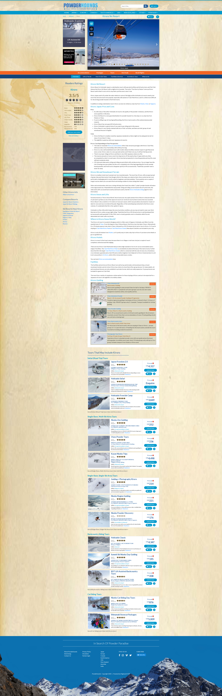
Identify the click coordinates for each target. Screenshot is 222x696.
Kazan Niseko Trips (119, 454)
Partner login (86, 656)
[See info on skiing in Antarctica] (74, 58)
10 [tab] (122, 64)
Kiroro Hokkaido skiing (137, 189)
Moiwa (65, 221)
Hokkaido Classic (118, 537)
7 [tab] (114, 64)
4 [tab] (106, 64)
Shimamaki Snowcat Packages (123, 614)
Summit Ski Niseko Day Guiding (124, 554)
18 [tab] (143, 64)
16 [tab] (138, 64)
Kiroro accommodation (114, 145)
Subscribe (142, 655)
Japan (73, 13)
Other (141, 13)
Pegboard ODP (125, 674)
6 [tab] (112, 64)
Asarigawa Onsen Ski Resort (71, 211)
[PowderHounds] (86, 6)
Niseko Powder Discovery (122, 513)
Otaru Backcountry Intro (114, 321)
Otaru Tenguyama (68, 213)
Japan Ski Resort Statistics (70, 202)
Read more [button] (128, 374)
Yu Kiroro (105, 255)
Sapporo (153, 104)
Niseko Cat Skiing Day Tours (123, 598)
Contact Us (67, 656)
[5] (75, 108)
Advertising (67, 654)
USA (118, 13)
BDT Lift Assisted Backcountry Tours (124, 572)
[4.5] (117, 576)
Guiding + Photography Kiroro (124, 479)
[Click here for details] (74, 157)
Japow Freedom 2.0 (119, 362)
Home (66, 13)
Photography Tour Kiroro (114, 334)
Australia (103, 664)
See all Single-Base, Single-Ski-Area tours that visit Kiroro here (108, 529)
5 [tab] (109, 64)
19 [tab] (145, 64)
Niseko (65, 219)
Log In (154, 6)
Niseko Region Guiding (120, 496)
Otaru (147, 104)
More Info (152, 309)
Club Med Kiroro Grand (119, 228)
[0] (117, 516)
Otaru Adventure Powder (114, 296)
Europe (83, 13)
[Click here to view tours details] (74, 34)
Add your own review (74, 132)
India (102, 666)
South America (107, 13)
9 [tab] (119, 64)
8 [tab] (117, 64)
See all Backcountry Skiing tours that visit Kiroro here (105, 589)
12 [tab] (127, 64)
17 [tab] (140, 64)
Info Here (152, 284)
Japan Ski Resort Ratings (70, 204)
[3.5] (67, 100)
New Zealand (129, 13)
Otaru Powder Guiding (114, 308)
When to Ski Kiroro (68, 194)
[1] (75, 124)
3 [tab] (104, 64)
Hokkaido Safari (118, 378)
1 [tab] (99, 64)
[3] (75, 115)
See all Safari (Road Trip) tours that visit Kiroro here (104, 412)
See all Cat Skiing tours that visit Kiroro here (102, 631)
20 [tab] (148, 64)
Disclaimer (85, 654)
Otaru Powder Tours (120, 437)
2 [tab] (101, 64)
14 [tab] (132, 64)
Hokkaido (71, 16)
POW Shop (152, 13)
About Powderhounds (70, 651)
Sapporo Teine (67, 217)
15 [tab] (135, 64)
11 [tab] (125, 64)
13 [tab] (130, 64)
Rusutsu (65, 224)
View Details (150, 370)
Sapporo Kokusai (68, 215)
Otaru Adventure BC (113, 283)
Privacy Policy (86, 651)
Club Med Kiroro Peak (103, 228)
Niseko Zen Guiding (119, 420)
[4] (75, 113)
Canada (93, 13)
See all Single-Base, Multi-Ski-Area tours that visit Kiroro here (107, 471)
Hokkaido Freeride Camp (122, 395)
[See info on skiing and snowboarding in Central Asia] (74, 181)
